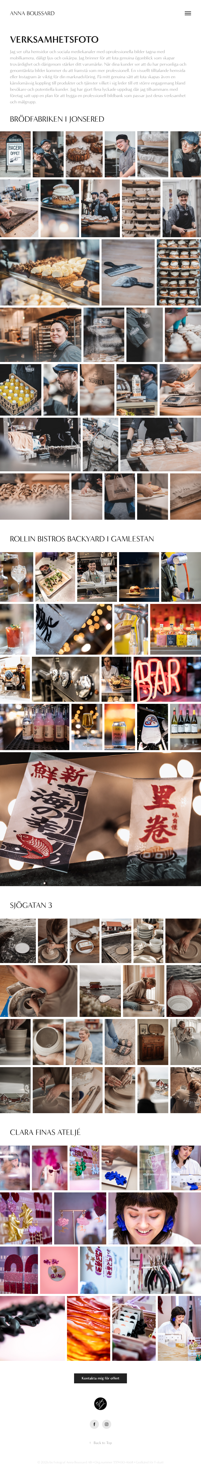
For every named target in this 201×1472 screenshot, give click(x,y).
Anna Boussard (32, 13)
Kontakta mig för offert (100, 1378)
